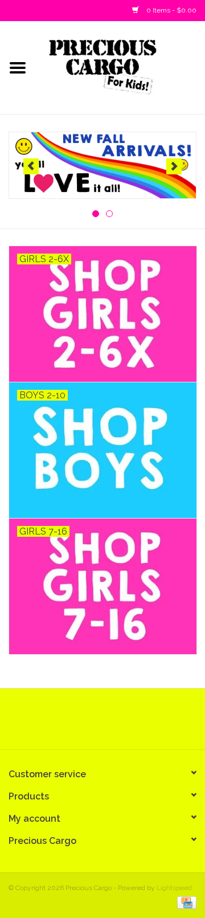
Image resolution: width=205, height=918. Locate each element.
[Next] (174, 166)
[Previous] (31, 166)
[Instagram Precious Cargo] (113, 723)
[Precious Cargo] (120, 66)
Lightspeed (174, 888)
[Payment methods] (184, 902)
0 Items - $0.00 (170, 10)
